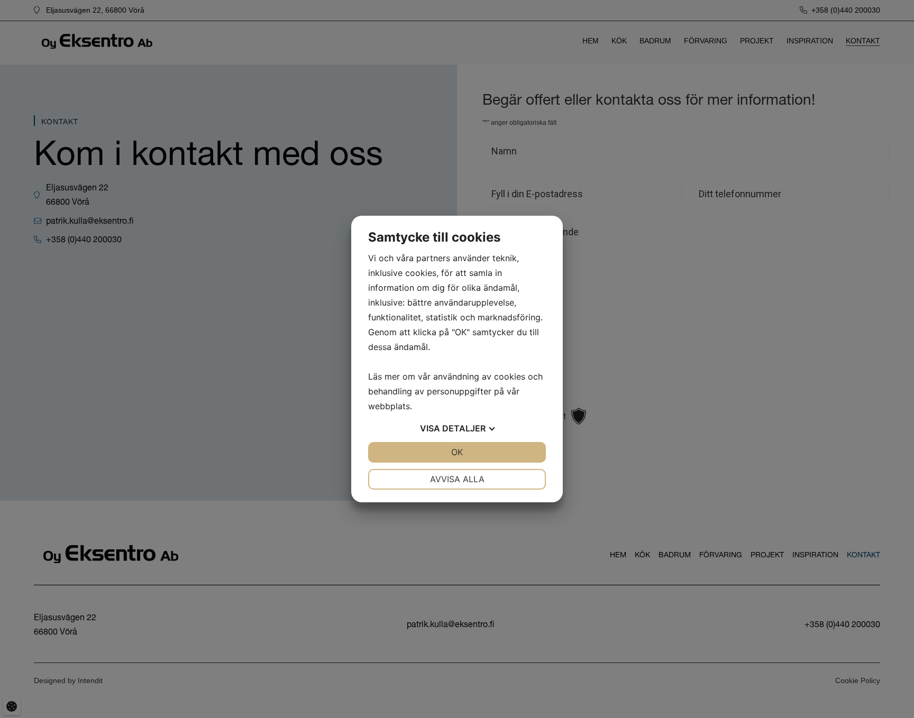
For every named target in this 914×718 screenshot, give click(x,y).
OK (457, 452)
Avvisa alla (457, 479)
